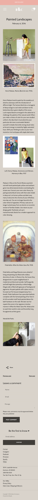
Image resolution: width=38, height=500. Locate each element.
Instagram (6, 452)
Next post (32, 376)
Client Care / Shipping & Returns (12, 486)
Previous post (7, 376)
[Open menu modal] (5, 9)
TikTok (5, 462)
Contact (5, 449)
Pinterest (6, 457)
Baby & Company (15, 494)
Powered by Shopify (7, 496)
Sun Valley (6, 481)
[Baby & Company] (19, 9)
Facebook (6, 454)
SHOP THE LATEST (19, 2)
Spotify (5, 459)
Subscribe (19, 442)
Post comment (11, 420)
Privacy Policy (7, 483)
